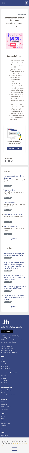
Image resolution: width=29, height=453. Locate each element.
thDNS (2, 402)
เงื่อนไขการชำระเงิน (5, 366)
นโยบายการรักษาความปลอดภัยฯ (8, 395)
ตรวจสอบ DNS (4, 404)
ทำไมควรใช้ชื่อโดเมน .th (10, 202)
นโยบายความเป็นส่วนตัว (6, 390)
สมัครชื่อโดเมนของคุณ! (14, 148)
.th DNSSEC (4, 425)
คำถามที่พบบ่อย (4, 435)
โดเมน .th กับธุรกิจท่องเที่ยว (11, 226)
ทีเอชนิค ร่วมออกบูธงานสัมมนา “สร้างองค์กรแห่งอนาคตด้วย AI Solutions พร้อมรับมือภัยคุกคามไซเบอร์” (14, 277)
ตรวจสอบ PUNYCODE (6, 406)
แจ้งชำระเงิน (3, 364)
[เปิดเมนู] (26, 3)
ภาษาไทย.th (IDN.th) (5, 423)
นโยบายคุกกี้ (3, 392)
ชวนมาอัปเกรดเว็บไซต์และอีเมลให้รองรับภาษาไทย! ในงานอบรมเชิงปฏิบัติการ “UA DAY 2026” (14, 297)
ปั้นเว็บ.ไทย (3, 375)
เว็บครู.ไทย (3, 378)
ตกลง (14, 449)
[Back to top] (26, 451)
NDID (2, 428)
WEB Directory (4, 409)
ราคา (2, 359)
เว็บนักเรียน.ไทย (4, 383)
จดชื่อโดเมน (7, 331)
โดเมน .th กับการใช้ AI (9, 190)
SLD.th (2, 421)
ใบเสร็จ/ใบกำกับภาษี (5, 368)
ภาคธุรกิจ (3, 416)
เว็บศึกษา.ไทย (4, 380)
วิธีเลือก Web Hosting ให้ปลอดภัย (13, 214)
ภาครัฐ (2, 418)
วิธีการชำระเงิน (4, 361)
